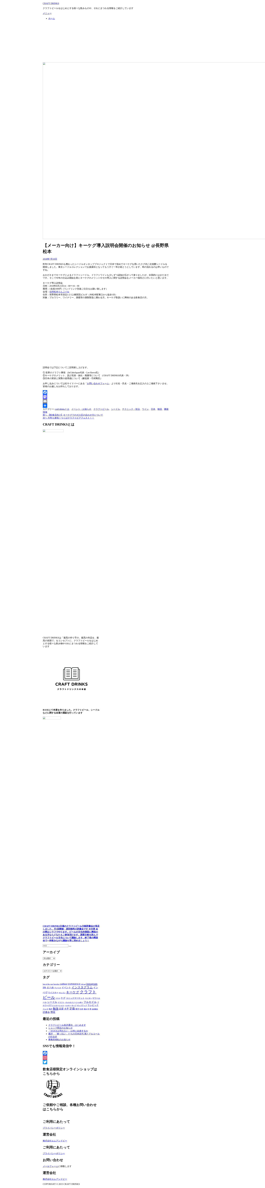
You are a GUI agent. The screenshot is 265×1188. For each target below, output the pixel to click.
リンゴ (45, 1009)
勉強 (55, 1008)
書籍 (85, 1009)
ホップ (73, 1005)
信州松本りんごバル (59, 292)
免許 (50, 1009)
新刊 (77, 1009)
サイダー (88, 998)
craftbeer (63, 984)
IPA (44, 987)
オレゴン (62, 993)
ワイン (145, 409)
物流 (159, 409)
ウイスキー (53, 992)
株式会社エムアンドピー (55, 1141)
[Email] (106, 401)
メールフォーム (50, 1166)
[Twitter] (71, 1062)
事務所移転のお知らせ (59, 1039)
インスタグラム (82, 987)
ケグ (63, 998)
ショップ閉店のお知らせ (60, 1028)
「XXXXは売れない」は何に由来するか (68, 1031)
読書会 (46, 1012)
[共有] (106, 405)
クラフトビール (101, 409)
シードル (115, 409)
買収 (52, 1012)
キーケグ (72, 992)
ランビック (93, 1005)
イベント (66, 987)
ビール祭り (79, 1002)
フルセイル (90, 1002)
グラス (58, 998)
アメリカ (57, 988)
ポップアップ (82, 1005)
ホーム (51, 18)
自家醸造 (95, 1009)
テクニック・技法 (131, 409)
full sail (83, 984)
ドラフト (61, 1002)
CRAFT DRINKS (51, 3)
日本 (153, 409)
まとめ (50, 987)
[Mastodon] (106, 397)
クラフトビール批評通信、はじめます (67, 1025)
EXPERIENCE (74, 984)
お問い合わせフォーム (98, 383)
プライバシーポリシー (54, 1128)
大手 (66, 1008)
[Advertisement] (132, 41)
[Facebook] (106, 392)
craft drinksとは (62, 409)
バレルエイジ (70, 1002)
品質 (61, 1008)
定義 (72, 1008)
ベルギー (68, 1005)
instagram (91, 983)
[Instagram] (71, 1057)
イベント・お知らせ (81, 409)
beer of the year (48, 984)
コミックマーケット (75, 998)
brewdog (56, 984)
